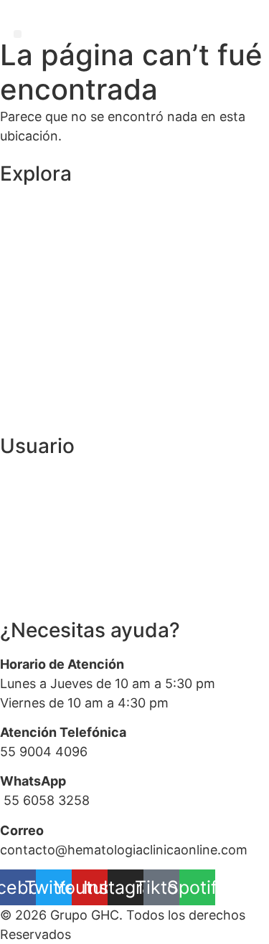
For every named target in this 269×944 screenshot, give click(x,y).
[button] (18, 34)
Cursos (21, 266)
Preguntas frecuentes (67, 598)
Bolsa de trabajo (49, 355)
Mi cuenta (30, 509)
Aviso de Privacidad (59, 414)
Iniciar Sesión (40, 479)
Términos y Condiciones (73, 385)
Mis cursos (32, 539)
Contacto (28, 325)
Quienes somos (48, 236)
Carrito (21, 295)
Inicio (16, 206)
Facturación (36, 568)
